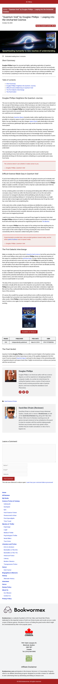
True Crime (7, 541)
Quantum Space (18, 117)
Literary (6, 558)
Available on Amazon (29, 332)
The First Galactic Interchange (15, 90)
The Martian (45, 221)
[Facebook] (27, 392)
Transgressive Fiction (10, 564)
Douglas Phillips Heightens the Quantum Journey (21, 86)
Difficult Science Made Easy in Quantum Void (19, 88)
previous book (27, 258)
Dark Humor (7, 570)
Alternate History (9, 578)
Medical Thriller (8, 533)
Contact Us (7, 596)
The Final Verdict (11, 92)
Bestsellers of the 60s (11, 550)
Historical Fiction (9, 555)
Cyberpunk (7, 504)
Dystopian (7, 507)
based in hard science (33, 254)
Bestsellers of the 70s (11, 553)
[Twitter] (23, 392)
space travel (33, 121)
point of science (13, 239)
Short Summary (11, 83)
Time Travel (7, 521)
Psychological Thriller (10, 535)
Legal (5, 530)
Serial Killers (7, 538)
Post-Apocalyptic (9, 518)
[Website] (20, 392)
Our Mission (7, 593)
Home (5, 9)
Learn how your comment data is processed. (39, 482)
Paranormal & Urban (10, 515)
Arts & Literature (9, 547)
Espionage (7, 527)
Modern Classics (9, 561)
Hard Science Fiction (10, 401)
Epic (5, 510)
